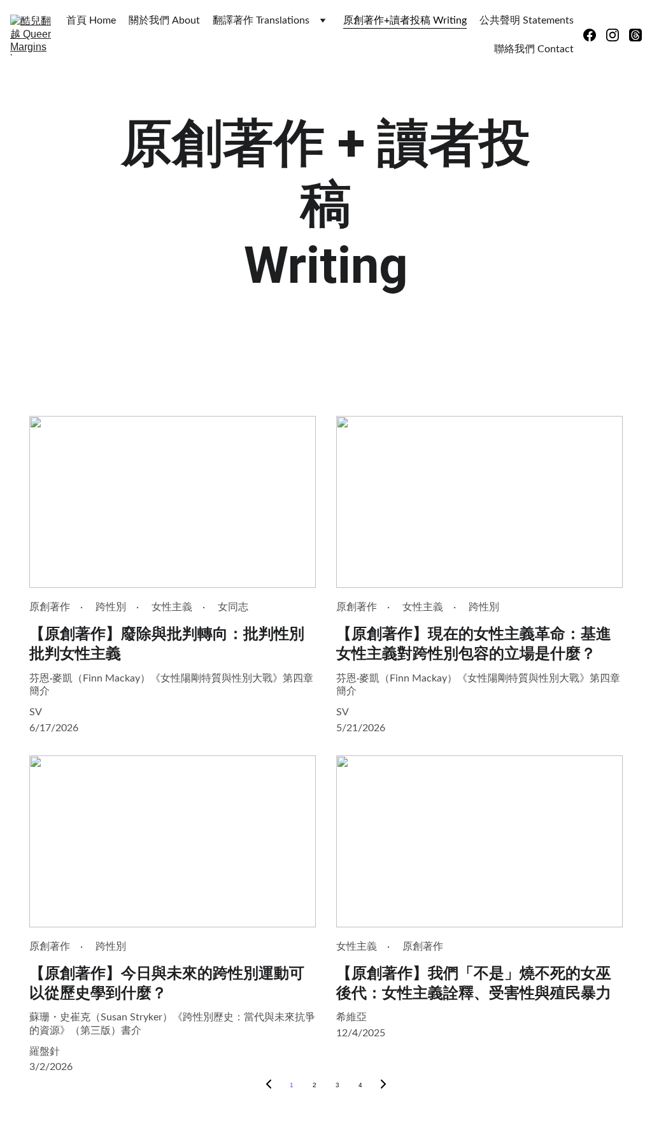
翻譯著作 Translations (261, 20)
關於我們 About (164, 20)
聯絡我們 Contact (534, 49)
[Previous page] (268, 1085)
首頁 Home (91, 20)
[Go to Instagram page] (617, 35)
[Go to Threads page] (635, 35)
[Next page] (383, 1085)
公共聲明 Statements (526, 20)
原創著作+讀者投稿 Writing (405, 20)
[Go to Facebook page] (594, 35)
